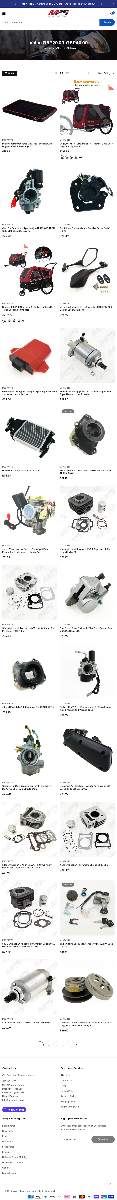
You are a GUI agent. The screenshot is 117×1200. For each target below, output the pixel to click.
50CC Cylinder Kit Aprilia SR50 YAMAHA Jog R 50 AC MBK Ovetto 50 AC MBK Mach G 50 (28, 945)
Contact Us (66, 1080)
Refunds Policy (68, 1096)
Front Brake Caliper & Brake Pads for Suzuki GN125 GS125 (85, 229)
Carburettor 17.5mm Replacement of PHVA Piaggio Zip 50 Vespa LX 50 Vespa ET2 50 (86, 708)
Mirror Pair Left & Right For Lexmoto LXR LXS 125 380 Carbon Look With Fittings (86, 308)
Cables (6, 1167)
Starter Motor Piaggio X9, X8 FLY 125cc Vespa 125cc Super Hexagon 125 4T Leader (85, 393)
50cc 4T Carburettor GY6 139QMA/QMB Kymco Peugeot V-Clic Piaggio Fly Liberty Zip (26, 550)
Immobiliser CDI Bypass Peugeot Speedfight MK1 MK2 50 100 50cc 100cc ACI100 (29, 393)
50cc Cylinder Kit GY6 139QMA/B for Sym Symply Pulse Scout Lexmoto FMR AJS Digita (26, 866)
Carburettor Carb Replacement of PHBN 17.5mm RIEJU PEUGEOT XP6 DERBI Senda (27, 787)
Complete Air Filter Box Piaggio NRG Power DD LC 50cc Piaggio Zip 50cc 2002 (85, 787)
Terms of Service (70, 1106)
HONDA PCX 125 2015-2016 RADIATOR (21, 470)
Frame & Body (9, 1173)
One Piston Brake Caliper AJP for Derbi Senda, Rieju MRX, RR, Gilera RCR (86, 629)
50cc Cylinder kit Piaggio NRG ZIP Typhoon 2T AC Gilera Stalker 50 (85, 550)
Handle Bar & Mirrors (12, 1162)
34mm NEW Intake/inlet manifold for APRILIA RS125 (28, 707)
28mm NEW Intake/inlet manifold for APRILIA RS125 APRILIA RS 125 (85, 472)
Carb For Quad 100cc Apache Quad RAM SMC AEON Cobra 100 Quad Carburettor (28, 229)
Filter (11, 73)
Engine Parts (8, 1125)
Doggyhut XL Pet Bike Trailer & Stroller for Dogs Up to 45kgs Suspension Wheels (29, 308)
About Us (65, 1075)
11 (68, 1044)
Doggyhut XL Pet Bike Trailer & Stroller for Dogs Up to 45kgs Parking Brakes (87, 145)
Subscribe (103, 1139)
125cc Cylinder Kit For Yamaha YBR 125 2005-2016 (84, 865)
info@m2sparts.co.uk (13, 1100)
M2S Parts (7, 140)
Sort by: (92, 73)
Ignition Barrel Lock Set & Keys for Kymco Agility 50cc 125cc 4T (86, 945)
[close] (113, 3)
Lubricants (7, 1141)
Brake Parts (8, 1146)
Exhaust (6, 1136)
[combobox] (58, 22)
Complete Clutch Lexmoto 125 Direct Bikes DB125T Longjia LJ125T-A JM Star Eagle (85, 1024)
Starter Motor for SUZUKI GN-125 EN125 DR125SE (26, 1022)
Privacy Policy (67, 1091)
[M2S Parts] (59, 13)
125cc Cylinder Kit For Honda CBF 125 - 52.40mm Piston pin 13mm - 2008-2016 (29, 629)
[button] (15, 4)
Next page (77, 1044)
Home (43, 48)
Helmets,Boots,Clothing (14, 1157)
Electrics (6, 1152)
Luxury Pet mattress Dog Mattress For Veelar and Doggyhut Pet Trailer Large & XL (27, 145)
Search (107, 22)
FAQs (63, 1085)
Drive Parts (7, 1131)
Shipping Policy (68, 1101)
